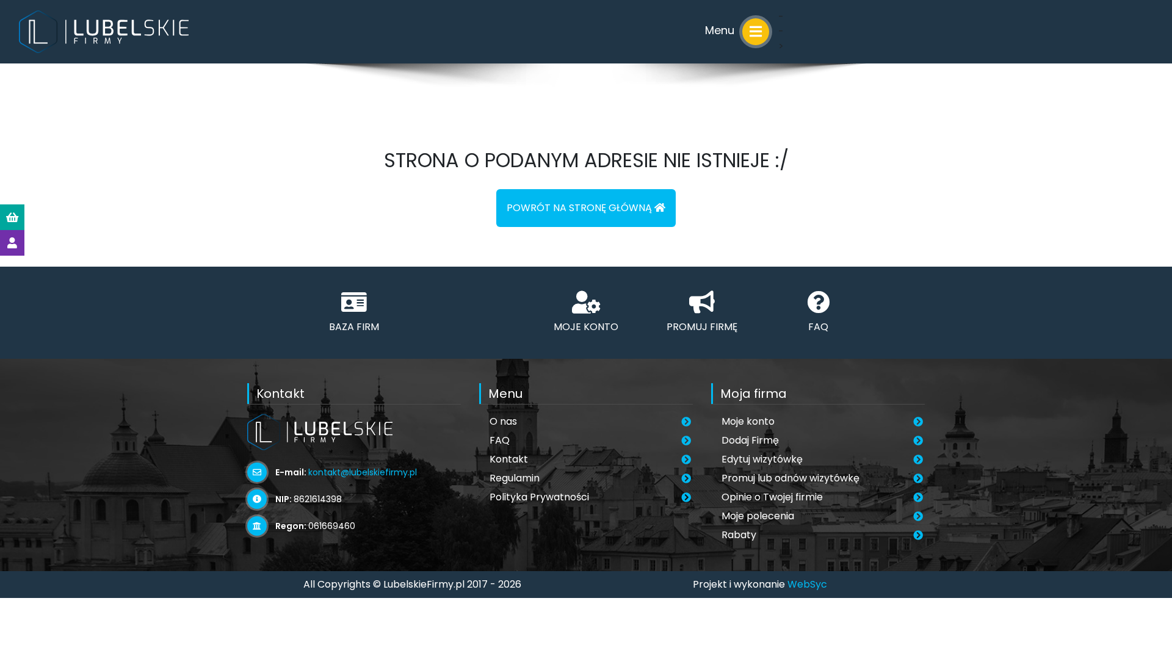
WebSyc (807, 584)
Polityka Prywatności (539, 497)
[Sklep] (12, 217)
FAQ (500, 440)
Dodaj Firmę (750, 440)
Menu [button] (721, 30)
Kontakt (509, 459)
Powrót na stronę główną (580, 208)
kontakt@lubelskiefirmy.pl (362, 472)
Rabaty (739, 535)
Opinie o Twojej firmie (772, 497)
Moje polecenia (758, 516)
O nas (503, 421)
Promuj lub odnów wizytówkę (790, 478)
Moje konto (748, 421)
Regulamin (515, 478)
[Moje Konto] (12, 243)
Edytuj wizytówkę (762, 459)
